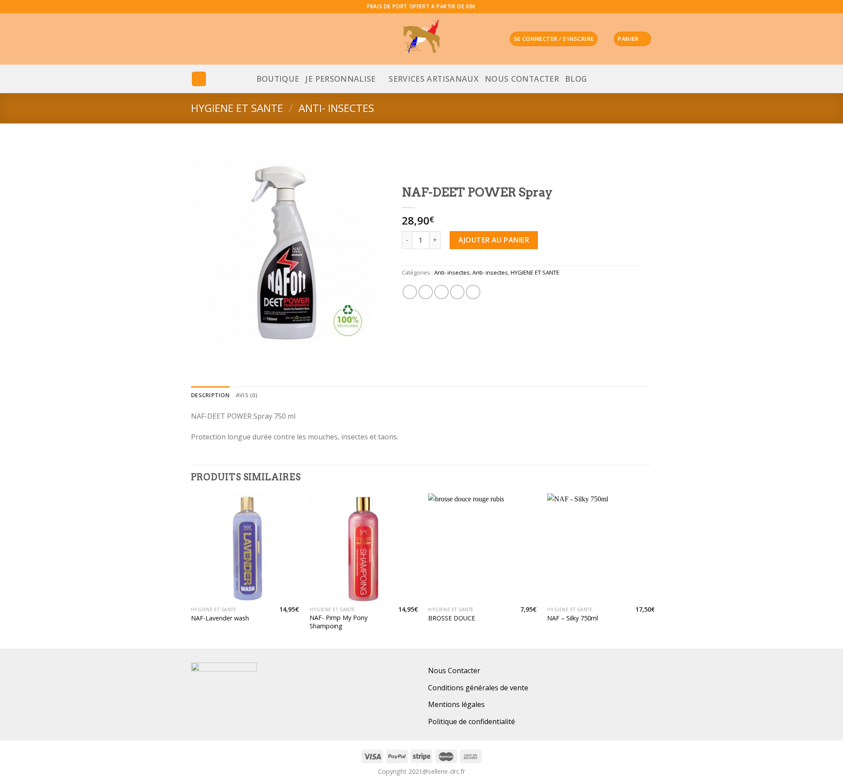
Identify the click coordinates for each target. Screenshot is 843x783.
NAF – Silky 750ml (572, 618)
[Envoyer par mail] (441, 292)
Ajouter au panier (493, 240)
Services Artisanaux (434, 78)
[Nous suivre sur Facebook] (622, 7)
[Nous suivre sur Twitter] (639, 7)
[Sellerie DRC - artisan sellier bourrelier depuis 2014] (421, 39)
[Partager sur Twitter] (425, 292)
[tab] (210, 395)
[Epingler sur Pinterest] (457, 292)
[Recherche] (199, 79)
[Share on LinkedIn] (473, 292)
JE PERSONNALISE (340, 78)
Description (210, 395)
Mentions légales (456, 704)
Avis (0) (246, 395)
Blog (576, 78)
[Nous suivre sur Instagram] (631, 7)
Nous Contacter (522, 78)
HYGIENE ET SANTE (237, 108)
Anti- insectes (336, 108)
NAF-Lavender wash (220, 618)
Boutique (277, 78)
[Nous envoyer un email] (647, 7)
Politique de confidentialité (471, 721)
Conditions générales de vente (478, 687)
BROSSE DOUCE (451, 618)
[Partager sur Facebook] (410, 292)
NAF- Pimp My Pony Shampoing (338, 622)
